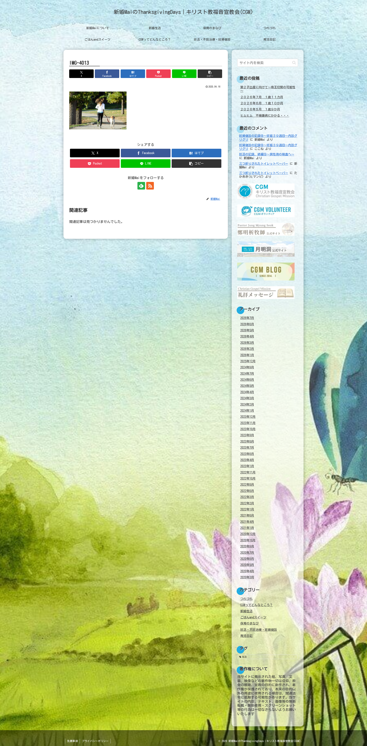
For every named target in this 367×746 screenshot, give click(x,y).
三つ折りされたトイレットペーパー (263, 163)
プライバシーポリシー (95, 741)
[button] (210, 73)
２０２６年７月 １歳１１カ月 (261, 97)
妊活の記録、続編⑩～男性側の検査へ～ (266, 154)
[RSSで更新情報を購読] (150, 186)
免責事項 (72, 741)
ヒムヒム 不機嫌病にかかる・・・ (264, 115)
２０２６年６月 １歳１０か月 (261, 103)
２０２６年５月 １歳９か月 (260, 109)
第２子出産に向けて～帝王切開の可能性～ (267, 89)
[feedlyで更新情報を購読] (141, 186)
